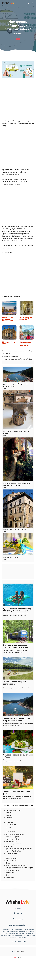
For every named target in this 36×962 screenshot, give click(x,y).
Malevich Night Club (12, 870)
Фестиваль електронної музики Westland (18, 359)
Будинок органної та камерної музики (19, 849)
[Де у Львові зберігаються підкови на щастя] (18, 410)
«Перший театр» (11, 841)
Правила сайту (18, 919)
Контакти (18, 909)
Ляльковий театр (11, 853)
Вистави (8, 815)
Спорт (8, 820)
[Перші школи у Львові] (18, 544)
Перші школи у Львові (11, 557)
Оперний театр (11, 832)
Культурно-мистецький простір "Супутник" (20, 868)
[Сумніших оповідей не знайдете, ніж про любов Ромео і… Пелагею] (18, 459)
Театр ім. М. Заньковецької (15, 834)
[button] (27, 3)
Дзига (8, 863)
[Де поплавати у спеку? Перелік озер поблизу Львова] (18, 375)
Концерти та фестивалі (20, 351)
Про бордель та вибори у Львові (14, 529)
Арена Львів (10, 877)
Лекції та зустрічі (11, 825)
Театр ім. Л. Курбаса (12, 837)
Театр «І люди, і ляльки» (14, 844)
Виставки (9, 813)
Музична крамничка (11, 356)
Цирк (7, 875)
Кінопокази (8, 351)
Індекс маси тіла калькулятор (18, 941)
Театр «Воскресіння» (13, 839)
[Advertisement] (18, 98)
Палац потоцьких (11, 858)
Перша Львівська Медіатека (15, 865)
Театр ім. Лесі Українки (13, 851)
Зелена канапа (11, 860)
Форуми (8, 827)
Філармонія (9, 846)
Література (9, 822)
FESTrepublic (10, 872)
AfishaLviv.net (20, 951)
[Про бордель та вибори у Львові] (18, 508)
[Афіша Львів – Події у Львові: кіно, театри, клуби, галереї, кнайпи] (8, 3)
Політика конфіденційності (18, 925)
